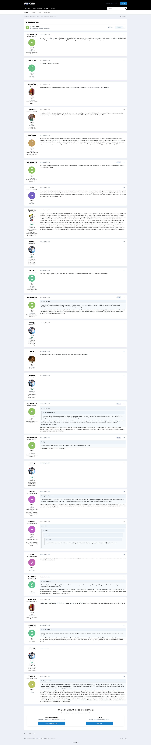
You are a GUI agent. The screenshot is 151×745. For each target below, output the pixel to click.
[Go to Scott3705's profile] (31, 584)
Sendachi (32, 676)
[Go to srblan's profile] (31, 195)
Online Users (47, 12)
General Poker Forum (44, 28)
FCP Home (28, 8)
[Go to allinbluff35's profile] (31, 92)
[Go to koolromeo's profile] (31, 68)
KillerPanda (32, 135)
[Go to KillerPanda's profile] (31, 143)
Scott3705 (32, 577)
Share (110, 27)
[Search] (125, 8)
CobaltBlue (32, 210)
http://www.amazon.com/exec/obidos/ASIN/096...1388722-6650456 (91, 87)
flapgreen (31, 491)
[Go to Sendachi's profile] (31, 684)
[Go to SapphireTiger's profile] (27, 27)
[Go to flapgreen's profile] (31, 499)
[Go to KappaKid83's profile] (31, 117)
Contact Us (75, 742)
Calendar (33, 12)
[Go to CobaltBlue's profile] (31, 217)
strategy (32, 241)
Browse (46, 8)
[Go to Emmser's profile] (31, 278)
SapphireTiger (35, 26)
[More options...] (124, 35)
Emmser (32, 270)
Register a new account (51, 723)
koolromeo (32, 60)
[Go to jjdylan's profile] (31, 359)
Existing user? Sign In (112, 3)
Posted (45, 34)
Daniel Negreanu (37, 8)
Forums (26, 12)
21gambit (32, 554)
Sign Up (123, 3)
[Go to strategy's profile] (31, 249)
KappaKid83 (32, 109)
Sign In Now (99, 723)
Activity (53, 8)
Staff (39, 12)
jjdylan (31, 351)
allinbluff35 (32, 84)
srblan (32, 187)
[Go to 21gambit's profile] (31, 562)
